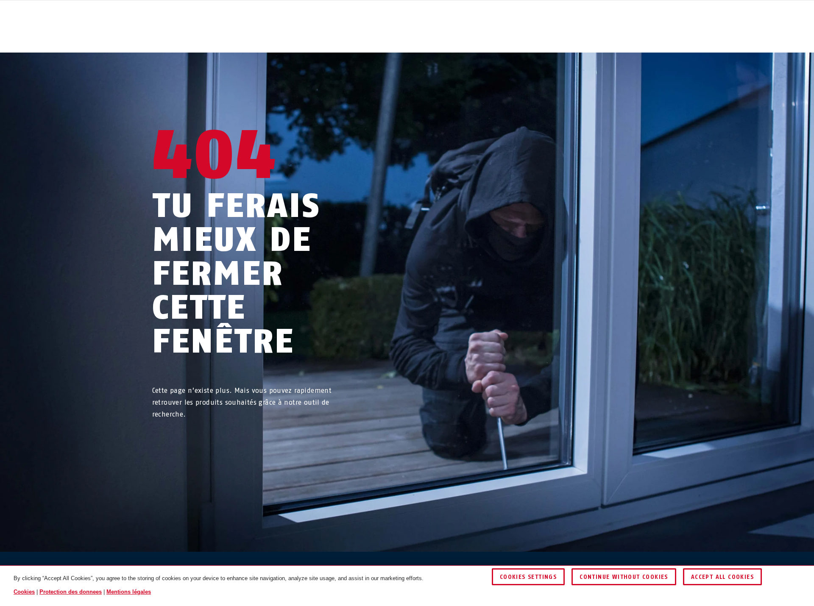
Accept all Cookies (722, 577)
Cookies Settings (528, 577)
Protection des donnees (70, 592)
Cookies (24, 592)
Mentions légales (128, 592)
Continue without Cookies (624, 577)
